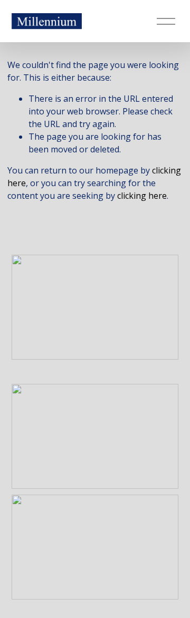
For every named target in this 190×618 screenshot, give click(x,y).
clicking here (142, 195)
